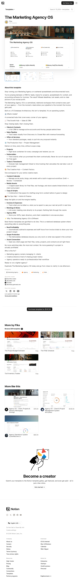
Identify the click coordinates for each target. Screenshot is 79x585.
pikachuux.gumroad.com (14, 284)
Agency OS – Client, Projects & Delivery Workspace (19, 410)
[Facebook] (14, 291)
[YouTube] (21, 515)
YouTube (9, 282)
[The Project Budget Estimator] (21, 340)
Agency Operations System (18, 435)
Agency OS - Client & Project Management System (55, 410)
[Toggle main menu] (76, 3)
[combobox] (61, 9)
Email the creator (11, 279)
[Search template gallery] (72, 9)
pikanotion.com (11, 280)
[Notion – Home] (3, 3)
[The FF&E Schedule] (57, 340)
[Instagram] (7, 515)
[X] (6, 291)
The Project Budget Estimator (15, 351)
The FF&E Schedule (47, 351)
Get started (39, 487)
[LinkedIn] (10, 291)
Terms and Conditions (11, 296)
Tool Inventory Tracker (12, 373)
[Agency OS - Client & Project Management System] (57, 398)
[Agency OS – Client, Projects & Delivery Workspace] (21, 398)
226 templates (13, 23)
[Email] (18, 291)
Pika (10, 21)
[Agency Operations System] (21, 424)
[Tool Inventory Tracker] (21, 363)
